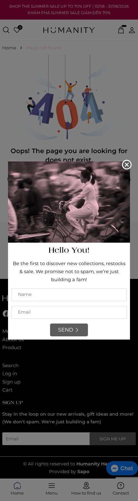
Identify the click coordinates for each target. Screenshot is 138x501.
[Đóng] (127, 164)
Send (65, 330)
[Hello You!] (69, 201)
